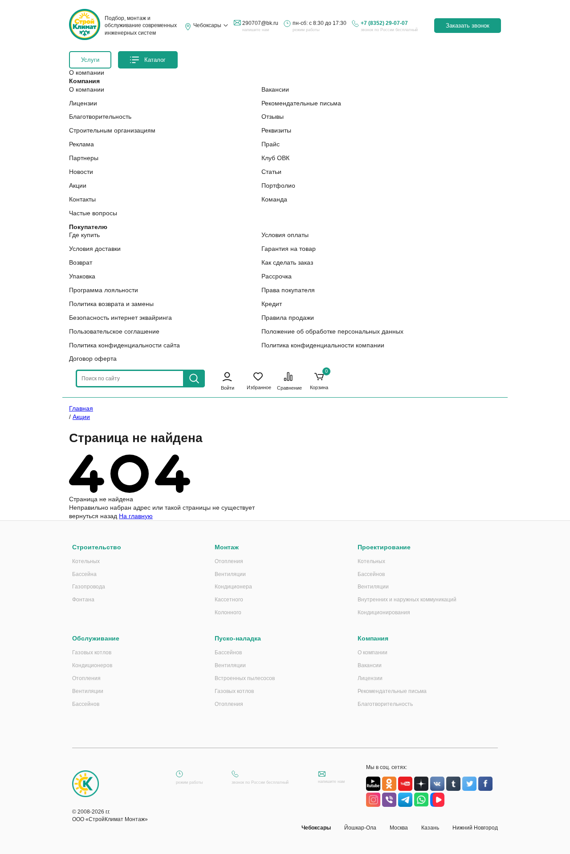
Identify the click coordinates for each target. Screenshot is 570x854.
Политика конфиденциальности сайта (124, 345)
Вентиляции (230, 574)
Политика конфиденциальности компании (322, 345)
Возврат (80, 262)
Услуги (90, 59)
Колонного (228, 612)
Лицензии (83, 103)
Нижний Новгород (475, 828)
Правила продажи (287, 317)
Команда (274, 199)
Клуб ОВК (275, 157)
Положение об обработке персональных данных (332, 331)
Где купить (84, 234)
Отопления (229, 561)
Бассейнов (371, 574)
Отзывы (272, 116)
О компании (86, 89)
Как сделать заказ (287, 262)
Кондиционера (233, 587)
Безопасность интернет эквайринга (120, 317)
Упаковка (82, 276)
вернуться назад (93, 516)
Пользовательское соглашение (114, 331)
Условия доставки (95, 248)
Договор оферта (93, 358)
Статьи (271, 171)
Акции (77, 185)
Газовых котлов (91, 652)
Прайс (270, 144)
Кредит (271, 303)
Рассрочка (276, 276)
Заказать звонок (467, 25)
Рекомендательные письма (301, 103)
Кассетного (229, 599)
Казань (430, 828)
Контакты (82, 199)
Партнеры (83, 157)
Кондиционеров (92, 665)
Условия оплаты (285, 234)
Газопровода (88, 587)
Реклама (81, 144)
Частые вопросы (93, 213)
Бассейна (84, 574)
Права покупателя (288, 290)
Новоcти (81, 171)
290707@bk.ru (260, 23)
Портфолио (278, 185)
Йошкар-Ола (360, 828)
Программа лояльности (103, 290)
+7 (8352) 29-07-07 (384, 23)
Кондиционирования (384, 612)
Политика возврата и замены (111, 303)
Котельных (86, 561)
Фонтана (83, 599)
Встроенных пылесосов (245, 678)
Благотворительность (100, 116)
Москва (399, 828)
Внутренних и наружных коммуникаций (407, 599)
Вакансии (275, 89)
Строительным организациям (112, 130)
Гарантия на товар (288, 248)
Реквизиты (276, 130)
